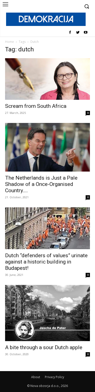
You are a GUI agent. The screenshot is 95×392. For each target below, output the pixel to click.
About (35, 377)
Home (9, 42)
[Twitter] (78, 33)
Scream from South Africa (35, 106)
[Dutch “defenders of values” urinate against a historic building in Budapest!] (47, 228)
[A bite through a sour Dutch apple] (47, 313)
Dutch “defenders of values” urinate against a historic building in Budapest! (46, 261)
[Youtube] (85, 33)
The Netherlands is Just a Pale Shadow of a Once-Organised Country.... (41, 184)
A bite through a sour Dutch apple (43, 347)
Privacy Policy (54, 377)
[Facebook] (70, 33)
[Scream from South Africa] (47, 79)
